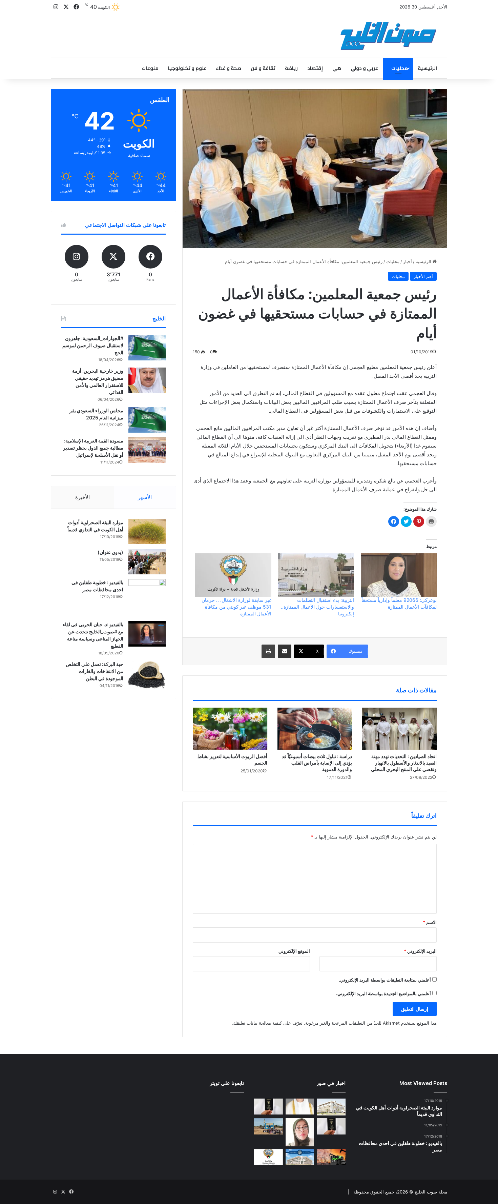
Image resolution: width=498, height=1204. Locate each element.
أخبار (407, 261)
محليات (399, 68)
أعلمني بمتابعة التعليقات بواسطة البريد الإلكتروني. (385, 980)
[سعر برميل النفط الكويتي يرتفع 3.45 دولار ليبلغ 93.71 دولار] (331, 1157)
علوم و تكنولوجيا (187, 68)
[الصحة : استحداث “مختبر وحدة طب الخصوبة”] (300, 1107)
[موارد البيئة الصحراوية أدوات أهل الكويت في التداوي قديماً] (147, 531)
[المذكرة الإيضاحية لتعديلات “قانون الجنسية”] (268, 1107)
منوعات (150, 68)
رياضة (291, 68)
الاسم (430, 922)
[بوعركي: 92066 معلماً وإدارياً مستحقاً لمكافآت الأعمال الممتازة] (399, 575)
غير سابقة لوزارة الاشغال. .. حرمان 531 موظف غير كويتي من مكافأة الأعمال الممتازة (236, 606)
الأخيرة (82, 497)
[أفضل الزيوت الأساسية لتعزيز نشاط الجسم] (230, 729)
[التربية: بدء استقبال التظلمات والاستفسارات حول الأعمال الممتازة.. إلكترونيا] (316, 575)
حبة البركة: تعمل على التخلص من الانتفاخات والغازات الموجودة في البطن (94, 671)
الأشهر (145, 497)
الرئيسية (427, 68)
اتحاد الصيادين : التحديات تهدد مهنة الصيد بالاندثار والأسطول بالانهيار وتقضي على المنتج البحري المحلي (404, 762)
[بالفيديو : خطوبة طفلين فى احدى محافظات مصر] (147, 597)
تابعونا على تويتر (227, 1083)
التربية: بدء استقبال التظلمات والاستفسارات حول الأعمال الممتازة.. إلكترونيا (317, 606)
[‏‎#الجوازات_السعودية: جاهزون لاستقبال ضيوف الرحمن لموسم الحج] (147, 347)
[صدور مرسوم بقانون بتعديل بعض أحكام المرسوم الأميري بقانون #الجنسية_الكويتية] (331, 1126)
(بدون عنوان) (110, 552)
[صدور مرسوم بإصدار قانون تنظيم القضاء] (331, 1107)
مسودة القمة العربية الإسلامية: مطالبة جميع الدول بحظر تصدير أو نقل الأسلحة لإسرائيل (93, 448)
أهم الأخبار (423, 276)
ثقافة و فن (263, 68)
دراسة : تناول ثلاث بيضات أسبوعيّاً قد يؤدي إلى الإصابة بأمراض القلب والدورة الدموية (317, 762)
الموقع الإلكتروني (294, 951)
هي (336, 68)
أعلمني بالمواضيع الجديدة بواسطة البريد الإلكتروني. (383, 993)
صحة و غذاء (228, 68)
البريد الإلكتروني (420, 951)
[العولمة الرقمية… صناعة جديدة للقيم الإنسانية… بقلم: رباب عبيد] (300, 1132)
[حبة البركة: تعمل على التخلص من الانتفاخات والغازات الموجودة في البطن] (147, 675)
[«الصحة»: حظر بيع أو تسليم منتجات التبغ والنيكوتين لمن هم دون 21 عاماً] (268, 1157)
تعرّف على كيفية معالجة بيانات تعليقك (268, 1023)
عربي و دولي (364, 68)
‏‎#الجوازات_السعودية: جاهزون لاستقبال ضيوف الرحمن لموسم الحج (92, 345)
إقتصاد (315, 68)
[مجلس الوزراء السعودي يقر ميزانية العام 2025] (147, 420)
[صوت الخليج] (388, 36)
